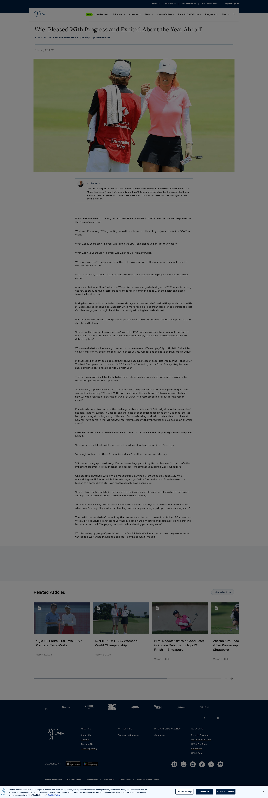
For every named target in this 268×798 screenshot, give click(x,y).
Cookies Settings (184, 791)
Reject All (204, 791)
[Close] (263, 792)
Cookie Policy (54, 795)
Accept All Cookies (225, 791)
